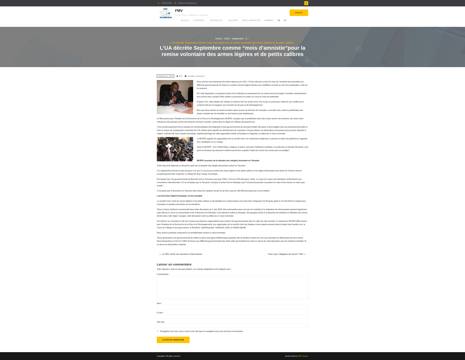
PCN (180, 76)
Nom (159, 303)
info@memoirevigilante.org (187, 3)
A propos (199, 20)
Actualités (191, 76)
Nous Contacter (251, 20)
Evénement (200, 76)
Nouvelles (216, 20)
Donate (298, 13)
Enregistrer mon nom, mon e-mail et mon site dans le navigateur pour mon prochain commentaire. (201, 331)
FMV (179, 11)
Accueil (185, 20)
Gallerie (233, 20)
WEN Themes (303, 356)
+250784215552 (166, 3)
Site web (160, 322)
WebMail (269, 20)
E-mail (160, 313)
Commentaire (163, 274)
